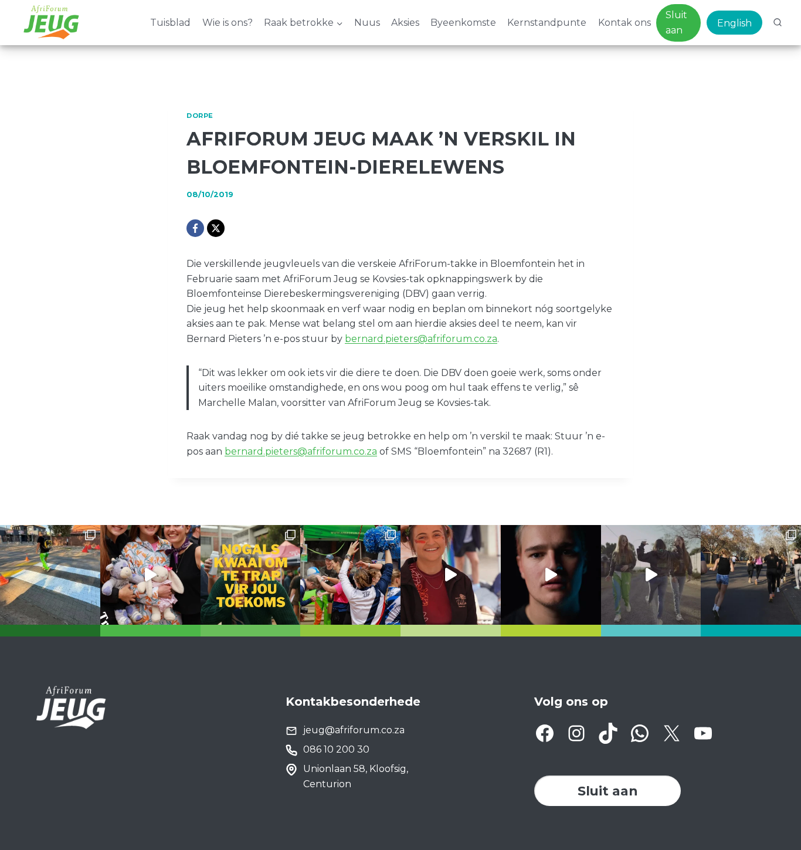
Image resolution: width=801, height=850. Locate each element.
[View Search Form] (777, 22)
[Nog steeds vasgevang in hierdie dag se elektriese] (150, 575)
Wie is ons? (227, 22)
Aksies (405, 22)
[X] (216, 228)
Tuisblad (170, 22)
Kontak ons (624, 22)
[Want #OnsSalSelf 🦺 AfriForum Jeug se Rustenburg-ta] (50, 575)
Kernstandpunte (546, 22)
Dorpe (199, 115)
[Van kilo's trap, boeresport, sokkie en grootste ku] (350, 575)
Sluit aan (676, 22)
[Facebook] (195, 228)
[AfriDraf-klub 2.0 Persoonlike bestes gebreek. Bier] (751, 575)
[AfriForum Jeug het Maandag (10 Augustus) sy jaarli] (450, 575)
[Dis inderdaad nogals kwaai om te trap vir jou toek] (251, 575)
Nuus (367, 22)
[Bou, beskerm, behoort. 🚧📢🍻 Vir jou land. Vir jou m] (551, 575)
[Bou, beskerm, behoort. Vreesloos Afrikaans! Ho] (651, 575)
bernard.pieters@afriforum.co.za (421, 338)
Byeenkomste (463, 22)
